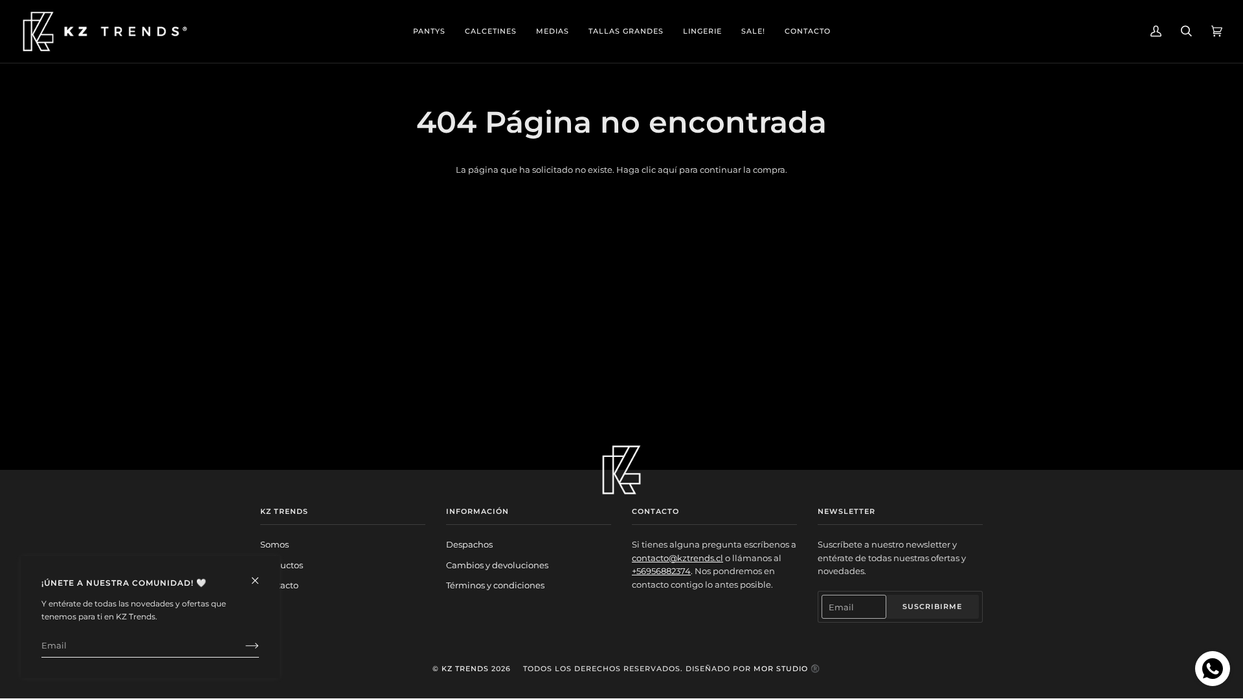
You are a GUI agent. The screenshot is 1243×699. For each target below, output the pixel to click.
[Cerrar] (260, 575)
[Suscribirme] (242, 645)
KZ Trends (465, 668)
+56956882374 (661, 571)
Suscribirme (932, 606)
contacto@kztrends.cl (677, 558)
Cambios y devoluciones (497, 565)
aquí (667, 169)
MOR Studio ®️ (787, 668)
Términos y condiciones (495, 585)
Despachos (469, 544)
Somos (274, 544)
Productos (281, 565)
